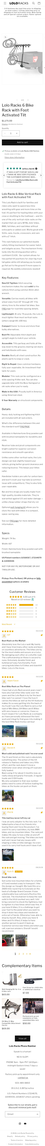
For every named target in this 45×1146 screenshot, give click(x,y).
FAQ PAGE (25, 426)
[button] (5, 3)
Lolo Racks (21, 1133)
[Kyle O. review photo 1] (8, 940)
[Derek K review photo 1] (8, 796)
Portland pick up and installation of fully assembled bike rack (31, 1018)
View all (22, 1038)
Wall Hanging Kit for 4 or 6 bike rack (11, 990)
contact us (23, 1078)
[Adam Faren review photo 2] (21, 731)
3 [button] (23, 954)
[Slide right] (28, 100)
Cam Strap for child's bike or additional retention (33, 988)
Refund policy (20, 1136)
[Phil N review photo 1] (8, 855)
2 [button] (19, 954)
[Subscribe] (37, 1114)
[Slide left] (17, 100)
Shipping (5, 124)
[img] (8, 631)
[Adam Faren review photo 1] (8, 731)
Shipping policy (30, 1140)
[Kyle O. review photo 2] (21, 940)
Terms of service (17, 1140)
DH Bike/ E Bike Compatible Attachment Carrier (11, 1023)
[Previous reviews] (4, 175)
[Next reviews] (41, 175)
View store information (14, 157)
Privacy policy (33, 1136)
